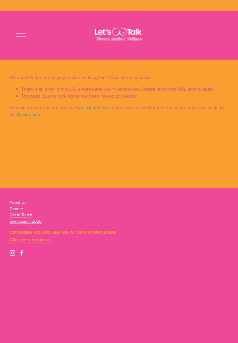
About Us (18, 202)
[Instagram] (12, 253)
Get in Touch (21, 215)
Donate (16, 209)
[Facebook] (22, 253)
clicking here (95, 107)
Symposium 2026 (26, 221)
